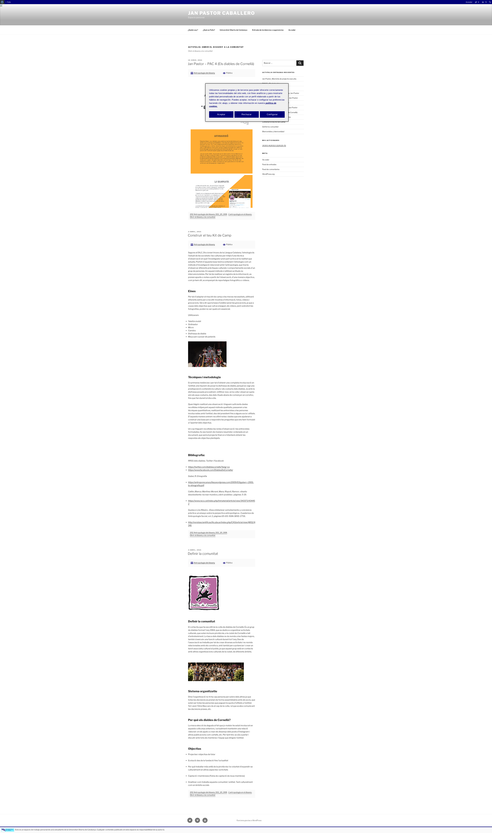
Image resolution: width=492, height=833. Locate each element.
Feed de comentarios (270, 169)
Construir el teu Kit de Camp (209, 235)
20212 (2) (274, 145)
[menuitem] (2, 2)
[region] (247, 102)
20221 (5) (282, 145)
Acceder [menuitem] (469, 2)
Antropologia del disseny (204, 73)
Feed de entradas (269, 164)
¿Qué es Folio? (209, 30)
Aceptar (221, 114)
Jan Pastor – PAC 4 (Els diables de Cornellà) (221, 64)
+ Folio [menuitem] (8, 2)
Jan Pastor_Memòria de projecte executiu (279, 79)
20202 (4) (266, 145)
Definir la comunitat (203, 554)
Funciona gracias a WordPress (249, 820)
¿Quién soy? (193, 30)
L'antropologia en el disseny (240, 214)
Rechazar (247, 114)
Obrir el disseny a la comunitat (202, 217)
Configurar (272, 114)
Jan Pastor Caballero (221, 13)
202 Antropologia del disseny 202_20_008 (208, 214)
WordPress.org (268, 174)
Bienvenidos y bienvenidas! (273, 131)
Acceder (292, 30)
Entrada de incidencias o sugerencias (268, 30)
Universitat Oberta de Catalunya (233, 30)
